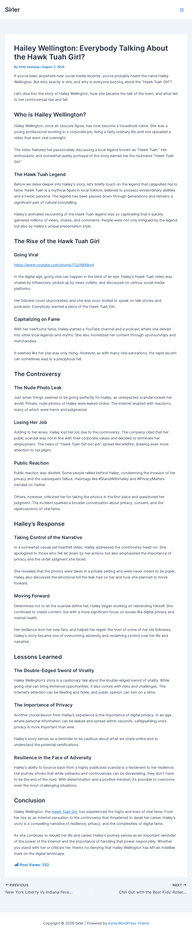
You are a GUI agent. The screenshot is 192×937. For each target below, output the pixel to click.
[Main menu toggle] (181, 10)
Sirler (12, 9)
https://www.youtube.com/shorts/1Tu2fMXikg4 (54, 265)
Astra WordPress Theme (128, 923)
